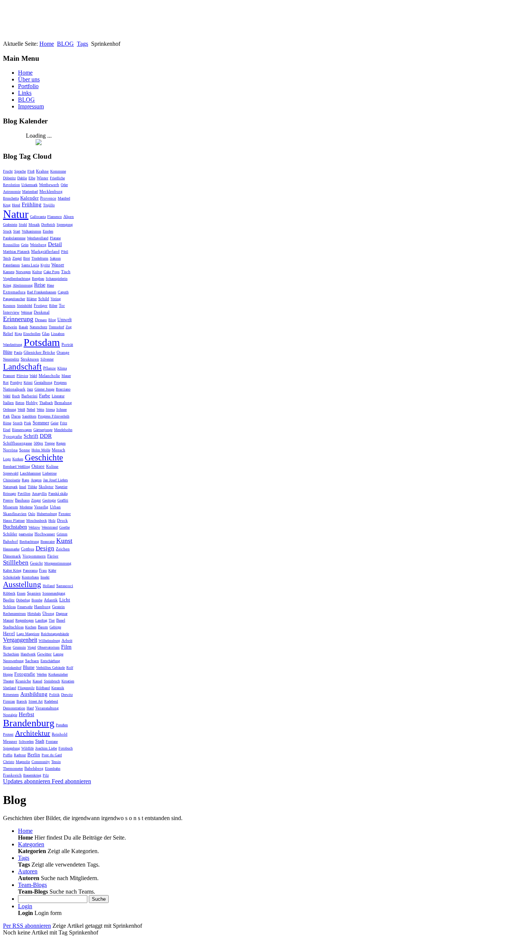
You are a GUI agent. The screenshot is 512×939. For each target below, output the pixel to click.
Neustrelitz (11, 359)
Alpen (68, 216)
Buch (16, 396)
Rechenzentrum (14, 613)
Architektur (32, 733)
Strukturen (30, 359)
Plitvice (22, 376)
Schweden (26, 741)
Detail (55, 244)
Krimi (28, 382)
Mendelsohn (63, 430)
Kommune (58, 171)
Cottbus (27, 549)
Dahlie (22, 178)
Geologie (49, 500)
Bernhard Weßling (16, 466)
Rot (6, 382)
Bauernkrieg (32, 775)
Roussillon (11, 245)
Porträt (67, 344)
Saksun (55, 258)
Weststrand (50, 527)
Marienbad (30, 191)
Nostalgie (10, 715)
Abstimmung (23, 285)
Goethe (64, 527)
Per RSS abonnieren (27, 925)
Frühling (32, 204)
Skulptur (46, 486)
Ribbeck (9, 593)
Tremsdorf (56, 327)
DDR (46, 436)
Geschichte (44, 457)
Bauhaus (22, 500)
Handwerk (28, 654)
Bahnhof (10, 541)
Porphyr (16, 382)
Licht (64, 599)
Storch (17, 423)
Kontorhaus (30, 577)
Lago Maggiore (27, 634)
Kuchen (30, 627)
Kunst (64, 540)
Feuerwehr (25, 607)
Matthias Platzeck (16, 251)
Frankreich (12, 775)
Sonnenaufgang (53, 593)
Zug (69, 327)
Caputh (63, 292)
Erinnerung (18, 319)
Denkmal (41, 312)
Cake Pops (51, 272)
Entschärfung (50, 661)
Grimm (62, 534)
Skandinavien (15, 513)
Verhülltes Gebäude (50, 668)
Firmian (9, 701)
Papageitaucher (14, 299)
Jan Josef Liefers (55, 480)
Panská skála (57, 493)
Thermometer (13, 768)
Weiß (21, 409)
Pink (27, 423)
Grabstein (10, 224)
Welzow (34, 527)
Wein (40, 409)
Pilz (46, 775)
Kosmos (9, 305)
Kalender (29, 198)
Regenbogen (24, 620)
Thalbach (46, 403)
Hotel (16, 205)
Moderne (26, 507)
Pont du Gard (52, 755)
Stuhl (23, 224)
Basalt (23, 327)
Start (16, 231)
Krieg (7, 285)
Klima (62, 368)
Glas (45, 333)
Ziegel (17, 258)
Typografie (12, 436)
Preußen (62, 725)
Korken (17, 459)
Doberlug (23, 600)
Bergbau (38, 278)
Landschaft (22, 366)
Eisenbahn (52, 768)
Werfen (42, 674)
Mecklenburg (51, 191)
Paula (18, 352)
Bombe (36, 600)
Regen (61, 443)
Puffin (7, 755)
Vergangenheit (20, 640)
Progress (60, 382)
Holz (51, 520)
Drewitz (67, 695)
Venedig (41, 507)
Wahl (6, 396)
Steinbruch (52, 681)
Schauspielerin (56, 278)
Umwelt (64, 319)
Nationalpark (14, 389)
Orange (63, 352)
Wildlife (27, 748)
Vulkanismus (31, 231)
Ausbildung (34, 694)
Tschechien (11, 654)
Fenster (64, 513)
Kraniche (23, 681)
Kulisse (52, 466)
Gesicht (36, 563)
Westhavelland (37, 238)
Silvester (47, 359)
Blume (28, 667)
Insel (22, 487)
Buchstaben (15, 527)
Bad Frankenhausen (41, 292)
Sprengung (65, 224)
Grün (24, 245)
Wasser (57, 264)
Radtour (20, 755)
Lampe (58, 654)
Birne (7, 423)
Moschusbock (36, 520)
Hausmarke (11, 549)
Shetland (9, 688)
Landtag (41, 620)
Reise (39, 285)
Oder (64, 185)
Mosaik (34, 224)
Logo (7, 459)
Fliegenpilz (26, 688)
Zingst (36, 500)
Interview (11, 312)
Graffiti (62, 500)
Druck (62, 520)
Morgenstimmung (57, 563)
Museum (10, 507)
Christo (8, 762)
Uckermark (29, 185)
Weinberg (38, 244)
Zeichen (63, 549)
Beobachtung (29, 541)
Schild (43, 298)
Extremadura (14, 292)
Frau (43, 570)
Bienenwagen (22, 430)
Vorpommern (34, 556)
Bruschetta (11, 198)
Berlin (33, 754)
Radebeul (51, 701)
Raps (25, 480)
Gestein (58, 606)
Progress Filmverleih (53, 416)
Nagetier (61, 487)
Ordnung (9, 409)
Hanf (30, 708)
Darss (16, 416)
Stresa (50, 409)
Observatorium (48, 647)
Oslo (31, 514)
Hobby (32, 402)
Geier (54, 423)
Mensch (58, 450)
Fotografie (24, 674)
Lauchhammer (30, 473)
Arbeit (66, 640)
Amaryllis (39, 493)
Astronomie (12, 191)
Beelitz (9, 600)
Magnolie (23, 762)
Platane (55, 238)
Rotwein (10, 327)
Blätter (32, 299)
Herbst (26, 714)
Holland (49, 586)
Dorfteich (48, 224)
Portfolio (28, 86)
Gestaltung (43, 382)
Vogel (31, 647)
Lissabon (57, 334)
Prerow (8, 500)
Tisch (65, 271)
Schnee (61, 409)
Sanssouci (64, 585)
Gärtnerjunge (42, 430)
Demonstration (14, 708)
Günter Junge (44, 389)
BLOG (65, 44)
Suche (99, 899)
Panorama (30, 570)
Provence (48, 198)
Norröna (10, 450)
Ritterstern (11, 695)
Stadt (39, 741)
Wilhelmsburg (49, 641)
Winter (42, 178)
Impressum (31, 106)
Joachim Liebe (46, 748)
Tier (52, 620)
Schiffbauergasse (17, 443)
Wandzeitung (12, 345)
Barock (21, 701)
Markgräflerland (45, 251)
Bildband (43, 688)
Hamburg (42, 606)
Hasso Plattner (14, 520)
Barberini (29, 396)
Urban (55, 507)
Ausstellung (22, 584)
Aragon (36, 480)
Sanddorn (29, 416)
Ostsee (38, 466)
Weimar (26, 312)
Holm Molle (40, 450)
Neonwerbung (13, 661)
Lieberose (49, 473)
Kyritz (45, 265)
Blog (52, 320)
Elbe (31, 178)
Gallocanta (38, 217)
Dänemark (12, 556)
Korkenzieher (58, 674)
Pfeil (64, 251)
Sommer (41, 422)
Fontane (52, 741)
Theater (8, 681)
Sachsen (32, 660)
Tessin (56, 762)
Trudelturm (39, 258)
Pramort (9, 376)
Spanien (34, 593)
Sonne (24, 450)
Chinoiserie (11, 480)
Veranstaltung (47, 708)
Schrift (31, 436)
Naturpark (10, 487)
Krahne (42, 171)
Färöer (52, 556)
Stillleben (15, 562)
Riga (18, 334)
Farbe (44, 395)
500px (38, 443)
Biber (53, 305)
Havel (9, 633)
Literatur (58, 396)
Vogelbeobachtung (16, 278)
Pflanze (49, 368)
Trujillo (49, 205)
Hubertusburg (47, 514)
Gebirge (55, 627)
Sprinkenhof (12, 668)
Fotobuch (65, 748)
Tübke (32, 487)
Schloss (9, 606)
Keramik (57, 688)
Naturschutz (38, 327)
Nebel (31, 409)
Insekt (44, 577)
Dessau (41, 319)
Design (45, 548)
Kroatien (67, 681)
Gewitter (44, 654)
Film (66, 647)
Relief (8, 333)
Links (24, 93)
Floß (30, 171)
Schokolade (11, 577)
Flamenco (54, 217)
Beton (19, 403)
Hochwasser (44, 534)
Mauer (66, 376)
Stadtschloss (13, 627)
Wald (33, 376)
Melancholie (49, 375)
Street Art (35, 701)
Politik (54, 695)
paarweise (26, 534)
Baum (43, 627)
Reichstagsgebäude (55, 634)
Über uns (29, 79)
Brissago (9, 493)
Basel (60, 620)
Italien (8, 402)
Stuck (7, 231)
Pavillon (24, 493)
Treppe (50, 443)
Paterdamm (11, 265)
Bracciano (63, 389)
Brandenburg (28, 723)
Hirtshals (34, 613)
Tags (82, 44)
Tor (62, 305)
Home (46, 44)
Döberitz (9, 178)
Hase (50, 285)
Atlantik (51, 600)
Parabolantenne (14, 238)
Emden (48, 231)
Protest (8, 734)
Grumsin (19, 647)
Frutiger (41, 305)
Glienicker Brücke (39, 352)
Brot (26, 258)
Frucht (8, 171)
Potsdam (42, 342)
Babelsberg (33, 768)
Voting (56, 299)
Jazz (30, 389)
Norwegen (23, 272)
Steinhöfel (24, 305)
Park (6, 416)
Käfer (52, 570)
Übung (48, 613)
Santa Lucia (30, 265)
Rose (7, 647)
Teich (7, 258)
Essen (21, 593)
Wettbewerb (49, 184)
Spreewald (10, 473)
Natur (15, 214)
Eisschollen (31, 334)
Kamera (8, 272)
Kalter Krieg (12, 570)
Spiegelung (11, 748)
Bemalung (63, 402)
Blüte (7, 352)
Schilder (10, 534)
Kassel (37, 681)
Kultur (37, 272)
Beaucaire (47, 541)
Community (40, 762)
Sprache (20, 171)
